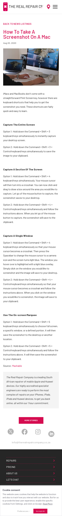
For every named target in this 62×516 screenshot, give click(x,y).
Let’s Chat (12, 479)
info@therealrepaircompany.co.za (31, 442)
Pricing (10, 466)
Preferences (22, 511)
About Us (11, 473)
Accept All (40, 511)
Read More (47, 504)
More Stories (31, 420)
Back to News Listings (17, 23)
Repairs (11, 460)
